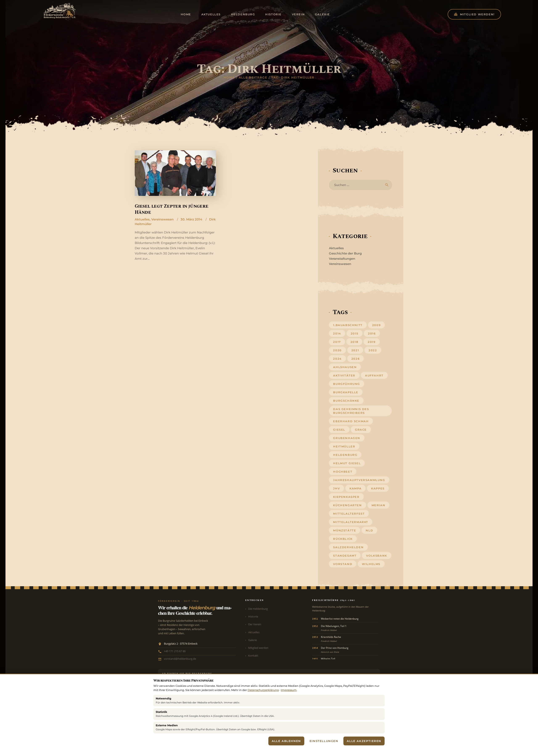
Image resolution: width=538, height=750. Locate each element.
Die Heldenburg (258, 609)
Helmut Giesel (347, 463)
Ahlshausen (345, 367)
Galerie (252, 640)
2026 (355, 358)
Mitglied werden (258, 648)
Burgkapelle (345, 392)
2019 (371, 342)
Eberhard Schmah (351, 421)
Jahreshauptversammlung (359, 480)
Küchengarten (347, 505)
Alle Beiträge (253, 77)
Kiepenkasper (346, 496)
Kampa (355, 488)
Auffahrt (374, 375)
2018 (354, 342)
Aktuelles (142, 219)
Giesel (339, 429)
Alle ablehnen (286, 741)
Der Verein (254, 624)
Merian (378, 505)
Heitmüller (344, 446)
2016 (372, 333)
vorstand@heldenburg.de (180, 659)
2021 (355, 350)
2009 (376, 325)
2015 (354, 333)
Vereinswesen (162, 219)
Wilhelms (371, 564)
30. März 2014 (191, 219)
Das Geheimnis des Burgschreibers (351, 410)
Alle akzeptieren (364, 741)
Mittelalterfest (349, 513)
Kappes (378, 488)
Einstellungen (324, 741)
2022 (373, 350)
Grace (361, 429)
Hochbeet (342, 471)
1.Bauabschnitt (347, 325)
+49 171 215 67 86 (175, 651)
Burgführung (346, 383)
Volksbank (376, 555)
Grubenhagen (346, 438)
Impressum (289, 690)
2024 (337, 358)
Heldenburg (345, 454)
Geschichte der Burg (345, 253)
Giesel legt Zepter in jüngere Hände (171, 209)
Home (229, 77)
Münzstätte (344, 530)
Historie (253, 616)
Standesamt (344, 555)
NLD (369, 530)
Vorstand (342, 564)
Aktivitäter (344, 375)
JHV (336, 488)
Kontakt (253, 655)
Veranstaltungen (342, 259)
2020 (337, 350)
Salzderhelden (348, 547)
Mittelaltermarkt (350, 522)
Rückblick (342, 538)
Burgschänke (346, 400)
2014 (337, 333)
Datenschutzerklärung (263, 690)
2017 (337, 342)
